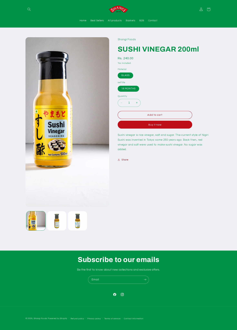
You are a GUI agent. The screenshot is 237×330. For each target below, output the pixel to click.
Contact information (133, 319)
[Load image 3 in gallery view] (77, 220)
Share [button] (125, 160)
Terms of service (112, 319)
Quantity (122, 96)
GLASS (125, 75)
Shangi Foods (40, 318)
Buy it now (155, 124)
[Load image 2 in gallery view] (56, 220)
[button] (29, 9)
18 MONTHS (128, 88)
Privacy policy (94, 319)
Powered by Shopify (57, 318)
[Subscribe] (145, 280)
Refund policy (77, 319)
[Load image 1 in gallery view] (35, 220)
